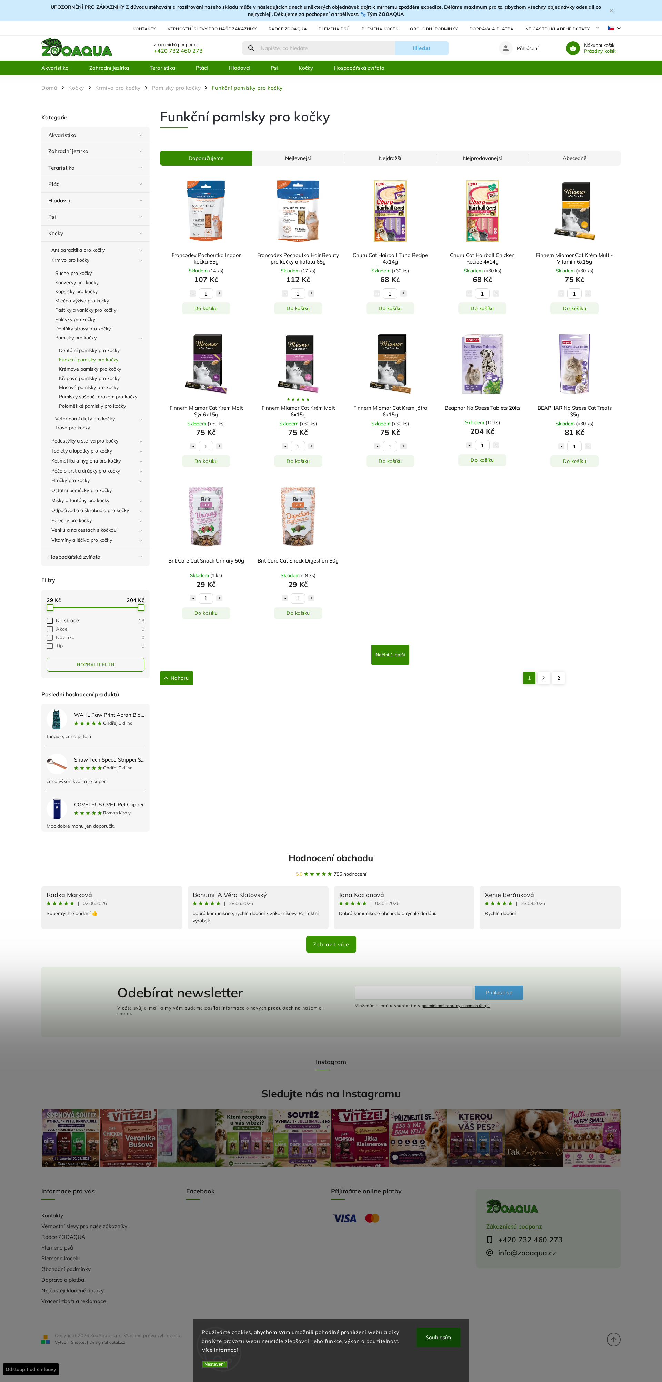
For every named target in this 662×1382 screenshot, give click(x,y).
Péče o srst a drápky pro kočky (85, 471)
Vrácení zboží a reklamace (73, 1301)
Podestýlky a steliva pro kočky (84, 441)
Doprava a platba (492, 28)
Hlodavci (59, 200)
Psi (52, 216)
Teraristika (61, 168)
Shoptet (78, 1342)
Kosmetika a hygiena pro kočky (86, 461)
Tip (100, 646)
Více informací (220, 1349)
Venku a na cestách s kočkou (84, 530)
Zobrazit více (331, 944)
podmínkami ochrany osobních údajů (456, 1005)
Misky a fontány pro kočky (80, 500)
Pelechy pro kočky (71, 520)
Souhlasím (438, 1337)
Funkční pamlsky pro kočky (89, 360)
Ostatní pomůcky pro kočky (81, 490)
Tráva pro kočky (72, 428)
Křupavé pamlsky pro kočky (89, 378)
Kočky (55, 233)
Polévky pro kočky (75, 319)
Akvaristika (62, 135)
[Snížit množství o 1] (193, 293)
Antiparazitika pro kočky (78, 250)
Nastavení (214, 1364)
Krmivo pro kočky (70, 260)
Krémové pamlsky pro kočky (90, 369)
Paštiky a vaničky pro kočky (85, 310)
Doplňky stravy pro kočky (83, 329)
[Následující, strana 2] (544, 678)
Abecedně (574, 158)
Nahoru (180, 678)
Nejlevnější (298, 158)
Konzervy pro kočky (77, 282)
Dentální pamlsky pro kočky (89, 350)
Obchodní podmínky (434, 28)
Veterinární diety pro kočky (85, 419)
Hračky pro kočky (70, 480)
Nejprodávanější (482, 158)
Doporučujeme (206, 158)
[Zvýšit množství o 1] (219, 293)
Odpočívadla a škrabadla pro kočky (90, 510)
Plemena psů (334, 28)
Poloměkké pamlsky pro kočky (92, 406)
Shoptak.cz (114, 1342)
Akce (100, 629)
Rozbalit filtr (95, 665)
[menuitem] (60, 68)
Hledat (422, 48)
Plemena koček (380, 28)
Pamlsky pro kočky (76, 338)
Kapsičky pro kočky (76, 291)
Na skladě (100, 620)
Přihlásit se (498, 992)
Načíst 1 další (390, 654)
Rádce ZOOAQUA (288, 28)
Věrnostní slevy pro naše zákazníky (212, 28)
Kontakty (144, 28)
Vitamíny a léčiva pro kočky (81, 540)
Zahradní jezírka (68, 151)
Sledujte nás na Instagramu (331, 1093)
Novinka (100, 637)
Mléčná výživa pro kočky (82, 301)
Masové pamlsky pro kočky (89, 387)
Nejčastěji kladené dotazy (557, 28)
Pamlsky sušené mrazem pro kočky (98, 397)
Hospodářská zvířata (74, 557)
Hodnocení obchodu (331, 858)
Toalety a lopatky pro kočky (81, 451)
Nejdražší (390, 158)
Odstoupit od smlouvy (31, 1369)
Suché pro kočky (73, 273)
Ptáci (54, 184)
